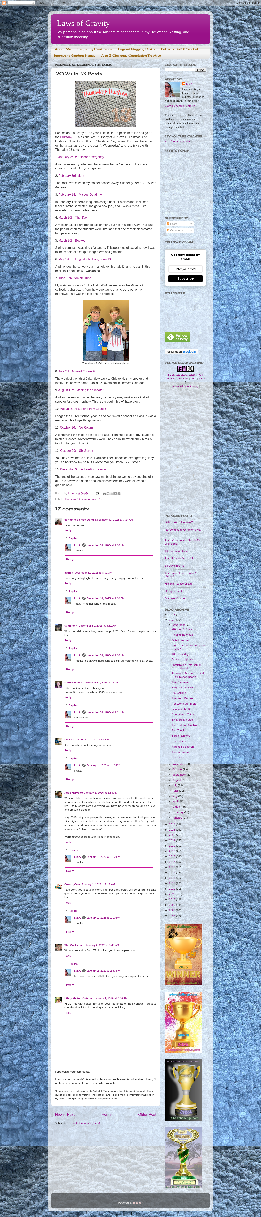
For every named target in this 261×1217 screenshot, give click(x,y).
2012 (172, 888)
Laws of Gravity (83, 23)
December (179, 624)
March (176, 806)
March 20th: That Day (73, 217)
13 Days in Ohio (174, 565)
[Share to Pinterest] (119, 493)
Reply (67, 530)
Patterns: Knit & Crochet (179, 49)
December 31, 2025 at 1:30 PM (106, 545)
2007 (172, 915)
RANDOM (182, 378)
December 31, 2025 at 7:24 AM (114, 519)
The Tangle (178, 730)
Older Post (147, 1114)
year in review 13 (92, 498)
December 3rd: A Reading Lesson (83, 469)
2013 (172, 883)
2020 (172, 845)
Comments (176, 230)
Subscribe (185, 278)
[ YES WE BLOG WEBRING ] (185, 374)
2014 (172, 877)
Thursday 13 (67, 137)
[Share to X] (112, 493)
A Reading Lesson (183, 746)
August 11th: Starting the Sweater (80, 390)
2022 (172, 835)
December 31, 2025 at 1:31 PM (106, 712)
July (175, 785)
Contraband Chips (183, 714)
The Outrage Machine (185, 724)
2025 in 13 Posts (182, 629)
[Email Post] (97, 493)
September (179, 774)
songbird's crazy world (79, 519)
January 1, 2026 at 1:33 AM (101, 792)
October (177, 769)
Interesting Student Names (74, 55)
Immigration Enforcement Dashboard (187, 666)
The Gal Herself (74, 945)
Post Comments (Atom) (86, 1123)
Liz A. (77, 545)
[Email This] (104, 493)
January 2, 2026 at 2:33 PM (103, 970)
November (179, 763)
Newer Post (65, 1114)
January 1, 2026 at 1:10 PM (103, 765)
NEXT (202, 378)
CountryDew (72, 884)
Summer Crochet (175, 598)
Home (106, 1114)
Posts (173, 223)
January (177, 817)
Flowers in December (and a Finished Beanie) (188, 675)
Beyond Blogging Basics (136, 49)
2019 (172, 851)
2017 (172, 861)
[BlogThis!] (108, 493)
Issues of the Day (182, 708)
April (175, 801)
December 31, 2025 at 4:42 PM (90, 739)
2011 (172, 894)
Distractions (179, 692)
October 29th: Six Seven (76, 450)
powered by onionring (185, 386)
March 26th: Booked (72, 240)
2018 (172, 856)
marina (68, 572)
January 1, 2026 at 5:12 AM (98, 884)
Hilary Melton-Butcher (78, 998)
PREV (170, 378)
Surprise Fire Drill (182, 687)
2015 (172, 872)
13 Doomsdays (181, 654)
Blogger (137, 1202)
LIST (193, 378)
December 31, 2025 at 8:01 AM (93, 572)
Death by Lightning (183, 659)
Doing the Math (174, 591)
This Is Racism (181, 751)
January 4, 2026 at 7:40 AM (110, 998)
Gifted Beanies (181, 640)
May (175, 796)
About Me (63, 49)
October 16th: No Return (76, 427)
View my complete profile (180, 105)
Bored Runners (181, 735)
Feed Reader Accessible (179, 558)
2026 (172, 614)
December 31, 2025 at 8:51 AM (97, 625)
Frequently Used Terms (94, 49)
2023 (172, 829)
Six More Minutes (182, 719)
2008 (172, 910)
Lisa (67, 739)
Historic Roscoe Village (179, 583)
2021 (172, 840)
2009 (172, 904)
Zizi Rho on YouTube (177, 141)
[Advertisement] (185, 451)
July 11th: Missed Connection (78, 371)
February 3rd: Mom (71, 175)
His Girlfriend (179, 741)
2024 (172, 824)
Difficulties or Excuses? (179, 522)
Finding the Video (182, 634)
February (178, 812)
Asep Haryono (73, 792)
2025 (172, 619)
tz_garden (70, 625)
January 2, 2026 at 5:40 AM (102, 945)
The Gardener (180, 682)
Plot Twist (177, 757)
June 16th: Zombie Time (74, 278)
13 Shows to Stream (177, 550)
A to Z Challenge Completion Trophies (131, 55)
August (177, 780)
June (175, 790)
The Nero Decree (182, 698)
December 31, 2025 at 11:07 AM (103, 682)
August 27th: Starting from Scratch (83, 408)
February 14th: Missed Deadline (80, 194)
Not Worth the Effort (184, 703)
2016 (172, 867)
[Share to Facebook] (115, 493)
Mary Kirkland (73, 682)
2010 (172, 899)
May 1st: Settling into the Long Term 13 (84, 259)
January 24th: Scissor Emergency (81, 157)
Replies (73, 538)
